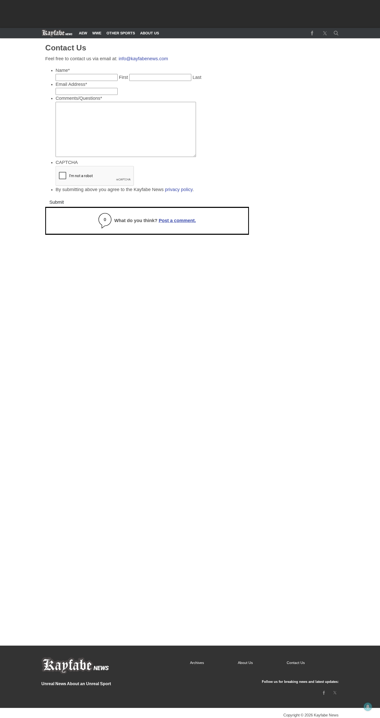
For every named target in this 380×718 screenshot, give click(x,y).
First (123, 77)
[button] (335, 33)
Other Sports (121, 33)
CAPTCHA (67, 162)
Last (197, 77)
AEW (83, 33)
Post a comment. (177, 220)
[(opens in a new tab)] (312, 33)
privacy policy (179, 189)
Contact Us (296, 663)
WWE (96, 33)
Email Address (71, 84)
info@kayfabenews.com (143, 58)
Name (63, 70)
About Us (149, 33)
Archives (197, 663)
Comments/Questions (79, 98)
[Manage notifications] (368, 706)
